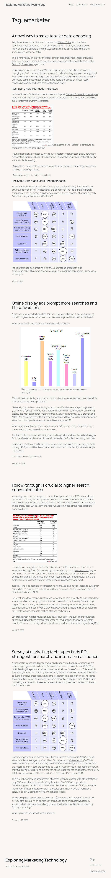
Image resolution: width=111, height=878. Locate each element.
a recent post (82, 570)
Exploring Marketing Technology (25, 4)
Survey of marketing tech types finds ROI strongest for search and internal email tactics (55, 96)
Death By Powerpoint (23, 64)
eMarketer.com (76, 760)
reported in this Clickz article (37, 416)
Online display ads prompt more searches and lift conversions (54, 305)
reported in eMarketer (38, 313)
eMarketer (22, 509)
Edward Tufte (64, 42)
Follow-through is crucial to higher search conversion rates (50, 487)
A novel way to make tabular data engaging (51, 36)
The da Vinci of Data (53, 45)
